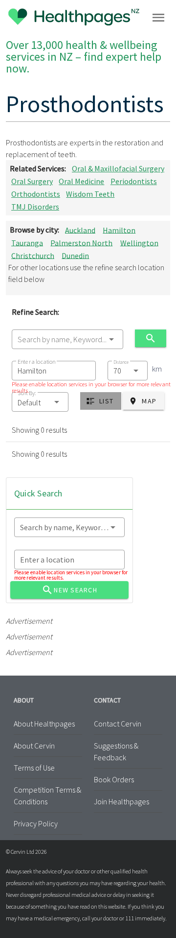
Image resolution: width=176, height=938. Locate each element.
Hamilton (119, 229)
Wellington (139, 242)
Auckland (80, 229)
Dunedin (75, 255)
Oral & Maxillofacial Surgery (118, 168)
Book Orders (114, 779)
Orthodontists (35, 194)
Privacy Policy (36, 823)
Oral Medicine (81, 181)
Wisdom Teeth (90, 194)
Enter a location (36, 361)
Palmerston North (81, 242)
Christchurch (32, 255)
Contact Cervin (117, 723)
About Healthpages (44, 723)
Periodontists (133, 181)
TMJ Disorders (35, 206)
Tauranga (27, 242)
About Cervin (34, 745)
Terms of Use (34, 768)
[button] (40, 402)
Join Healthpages (121, 801)
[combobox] (67, 339)
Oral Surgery (32, 181)
